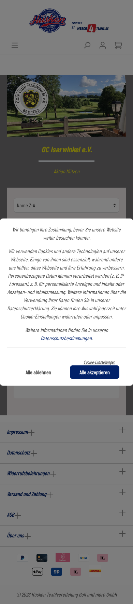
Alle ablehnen (38, 372)
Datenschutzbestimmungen (66, 337)
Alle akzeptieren (94, 372)
